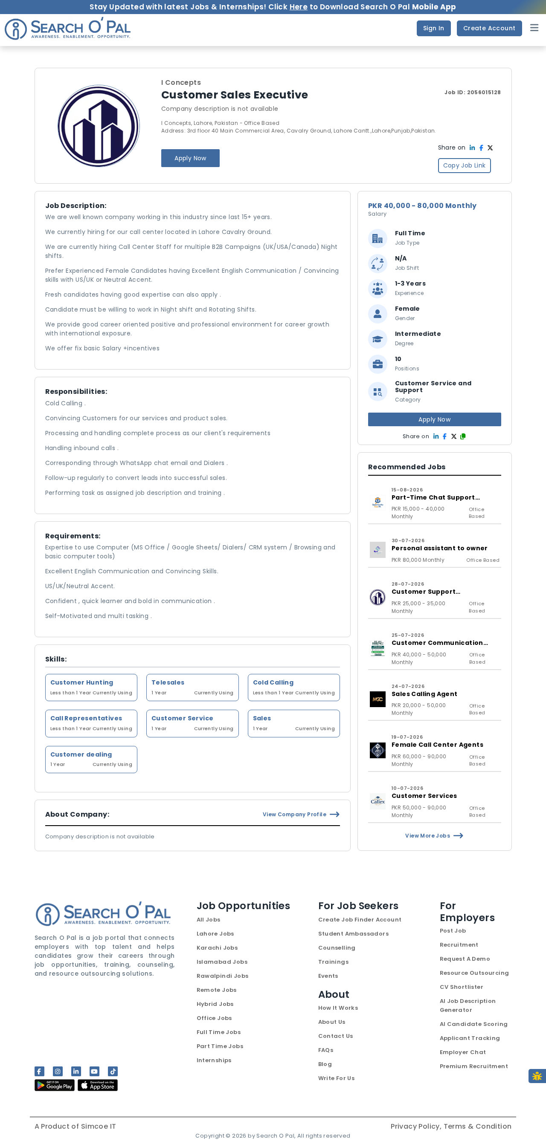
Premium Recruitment (474, 1066)
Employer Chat (463, 1052)
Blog (325, 1064)
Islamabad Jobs (222, 962)
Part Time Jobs (220, 1046)
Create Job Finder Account (360, 920)
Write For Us (336, 1078)
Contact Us (335, 1036)
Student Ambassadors (353, 934)
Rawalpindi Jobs (223, 976)
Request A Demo (465, 959)
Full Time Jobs (219, 1032)
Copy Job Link (464, 165)
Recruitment (459, 945)
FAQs (326, 1050)
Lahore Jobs (215, 934)
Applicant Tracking (470, 1038)
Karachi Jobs (217, 948)
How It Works (338, 1008)
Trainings (333, 962)
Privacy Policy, (417, 1126)
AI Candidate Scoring (474, 1024)
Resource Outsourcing (474, 973)
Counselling (337, 948)
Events (328, 976)
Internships (214, 1060)
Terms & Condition (478, 1126)
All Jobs (209, 920)
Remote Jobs (217, 990)
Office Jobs (214, 1018)
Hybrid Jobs (215, 1004)
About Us (332, 1022)
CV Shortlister (462, 987)
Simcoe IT (98, 1126)
